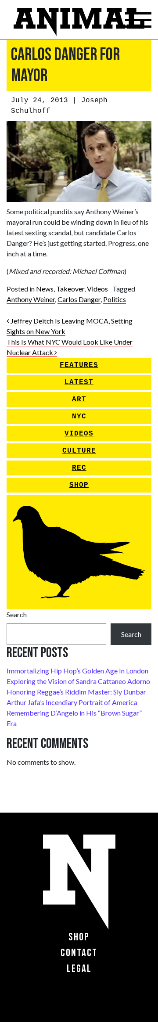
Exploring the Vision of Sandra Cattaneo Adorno (78, 681)
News (45, 288)
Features (79, 365)
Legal (79, 968)
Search (17, 614)
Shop (79, 485)
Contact (79, 952)
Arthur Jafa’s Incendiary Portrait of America (72, 702)
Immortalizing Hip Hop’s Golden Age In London (77, 670)
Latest (79, 382)
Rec (79, 468)
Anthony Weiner (31, 299)
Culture (79, 451)
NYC (79, 417)
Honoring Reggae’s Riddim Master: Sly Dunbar (76, 691)
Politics (114, 299)
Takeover (70, 288)
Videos (97, 288)
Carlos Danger (79, 299)
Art (79, 399)
